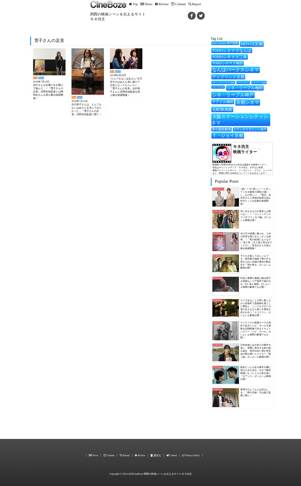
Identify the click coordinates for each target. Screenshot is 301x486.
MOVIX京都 (252, 44)
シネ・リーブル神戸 (233, 94)
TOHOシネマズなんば (231, 50)
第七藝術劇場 (221, 129)
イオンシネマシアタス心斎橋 (223, 83)
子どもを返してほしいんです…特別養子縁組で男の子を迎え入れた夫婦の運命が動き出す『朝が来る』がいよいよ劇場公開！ (255, 262)
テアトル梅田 (222, 102)
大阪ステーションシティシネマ (239, 119)
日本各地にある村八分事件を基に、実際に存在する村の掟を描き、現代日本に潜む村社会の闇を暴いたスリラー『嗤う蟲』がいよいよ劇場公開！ (255, 351)
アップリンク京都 (228, 77)
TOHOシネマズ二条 (229, 57)
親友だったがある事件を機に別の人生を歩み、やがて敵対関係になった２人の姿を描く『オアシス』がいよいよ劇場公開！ (255, 373)
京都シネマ (247, 102)
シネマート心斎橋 (259, 83)
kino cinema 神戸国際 (225, 43)
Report (41, 78)
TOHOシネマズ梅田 (227, 63)
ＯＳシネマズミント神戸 (250, 129)
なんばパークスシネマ (235, 69)
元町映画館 (222, 109)
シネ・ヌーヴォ (218, 87)
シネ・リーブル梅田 (245, 88)
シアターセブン (243, 83)
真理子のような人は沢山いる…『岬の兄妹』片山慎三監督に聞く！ (255, 392)
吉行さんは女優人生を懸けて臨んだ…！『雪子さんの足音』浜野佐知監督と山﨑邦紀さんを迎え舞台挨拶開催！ (48, 91)
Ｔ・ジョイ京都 (227, 135)
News (35, 78)
